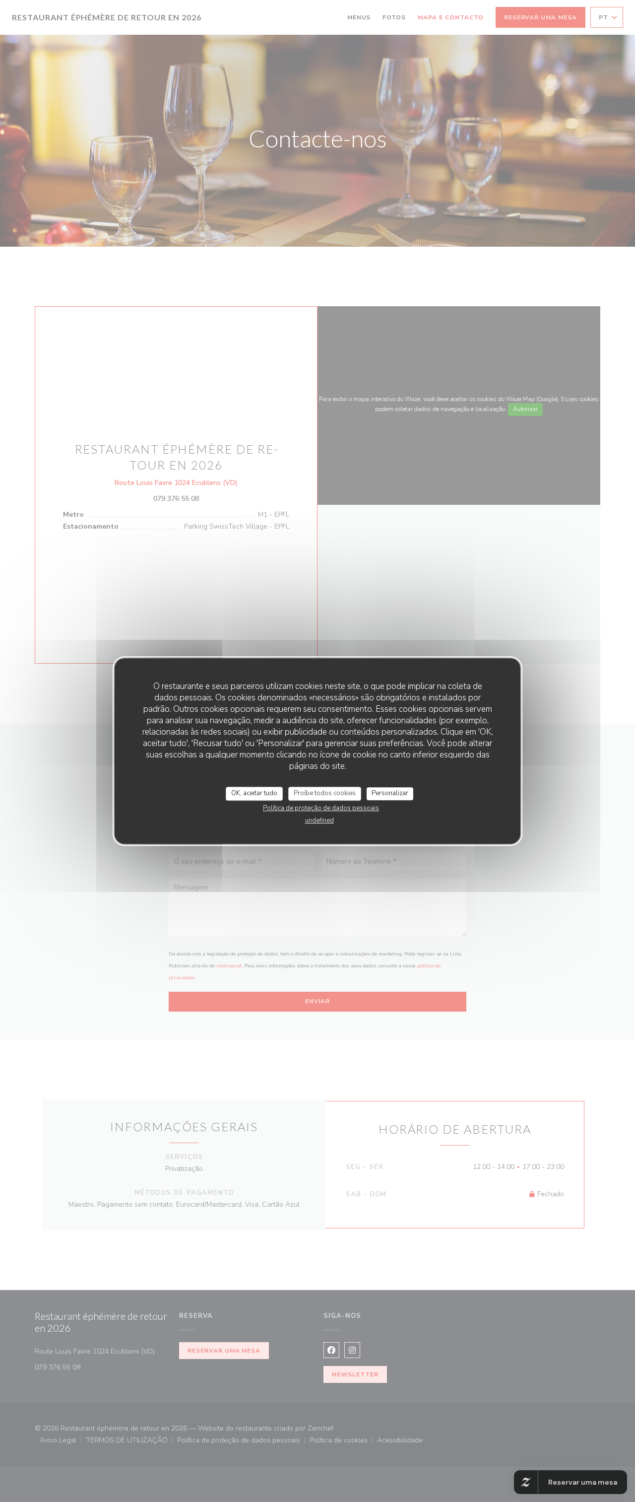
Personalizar (390, 793)
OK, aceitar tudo (254, 793)
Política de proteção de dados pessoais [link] (321, 808)
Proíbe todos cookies (325, 793)
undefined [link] (319, 820)
